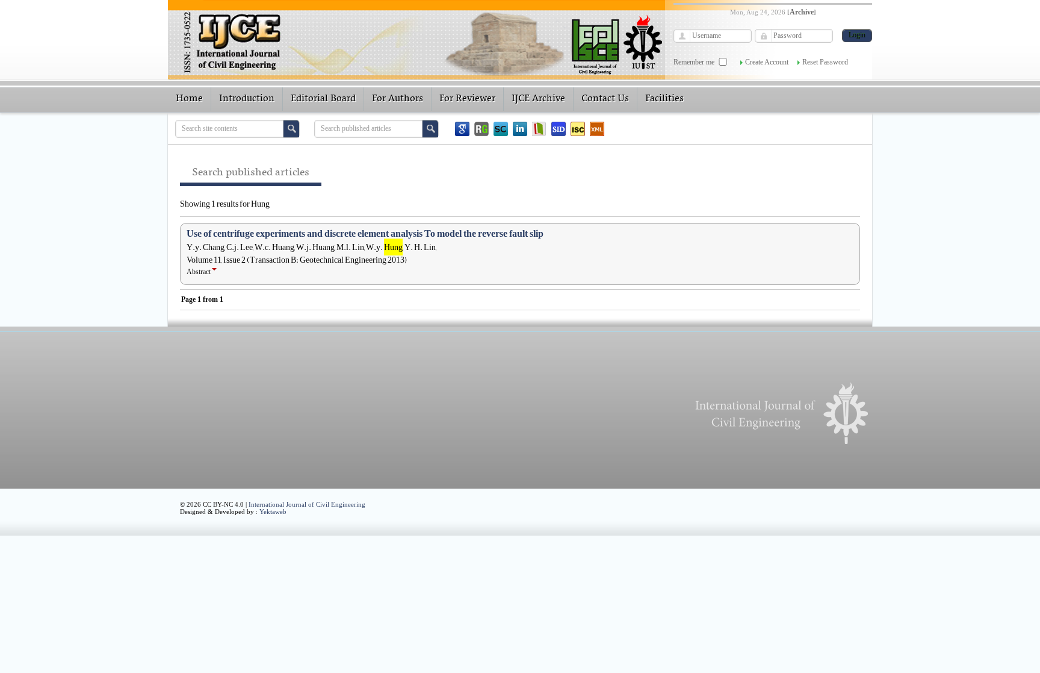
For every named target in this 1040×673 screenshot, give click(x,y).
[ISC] (578, 129)
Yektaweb (272, 511)
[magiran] (539, 129)
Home (189, 98)
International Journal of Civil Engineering (307, 504)
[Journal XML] (597, 129)
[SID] (558, 129)
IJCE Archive (538, 98)
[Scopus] (501, 129)
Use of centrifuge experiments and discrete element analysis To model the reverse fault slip (365, 233)
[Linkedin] (520, 129)
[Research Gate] (481, 129)
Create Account (766, 62)
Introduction (246, 98)
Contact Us (605, 98)
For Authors (397, 98)
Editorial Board (323, 98)
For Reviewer (467, 98)
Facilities (664, 98)
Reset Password (825, 62)
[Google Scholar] (462, 129)
